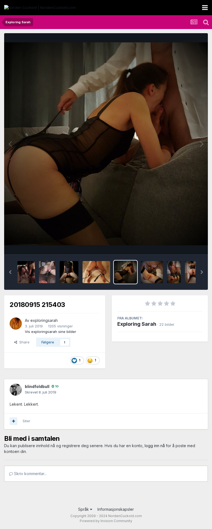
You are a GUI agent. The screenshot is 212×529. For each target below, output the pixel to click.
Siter (26, 421)
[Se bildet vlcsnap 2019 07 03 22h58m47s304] (26, 272)
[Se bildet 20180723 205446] (152, 272)
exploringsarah (44, 320)
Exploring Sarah (136, 324)
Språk (84, 509)
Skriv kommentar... (30, 473)
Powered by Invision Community (106, 521)
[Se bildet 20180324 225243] (69, 272)
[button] (10, 272)
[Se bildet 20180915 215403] (125, 272)
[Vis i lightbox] (106, 143)
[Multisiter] (13, 421)
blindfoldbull (37, 386)
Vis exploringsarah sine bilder (50, 331)
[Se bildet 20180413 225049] (194, 272)
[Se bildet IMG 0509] (96, 272)
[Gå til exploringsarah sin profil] (16, 323)
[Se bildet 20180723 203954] (174, 272)
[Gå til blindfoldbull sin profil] (16, 390)
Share (23, 342)
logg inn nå (155, 445)
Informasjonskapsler (115, 509)
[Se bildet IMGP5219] (47, 272)
